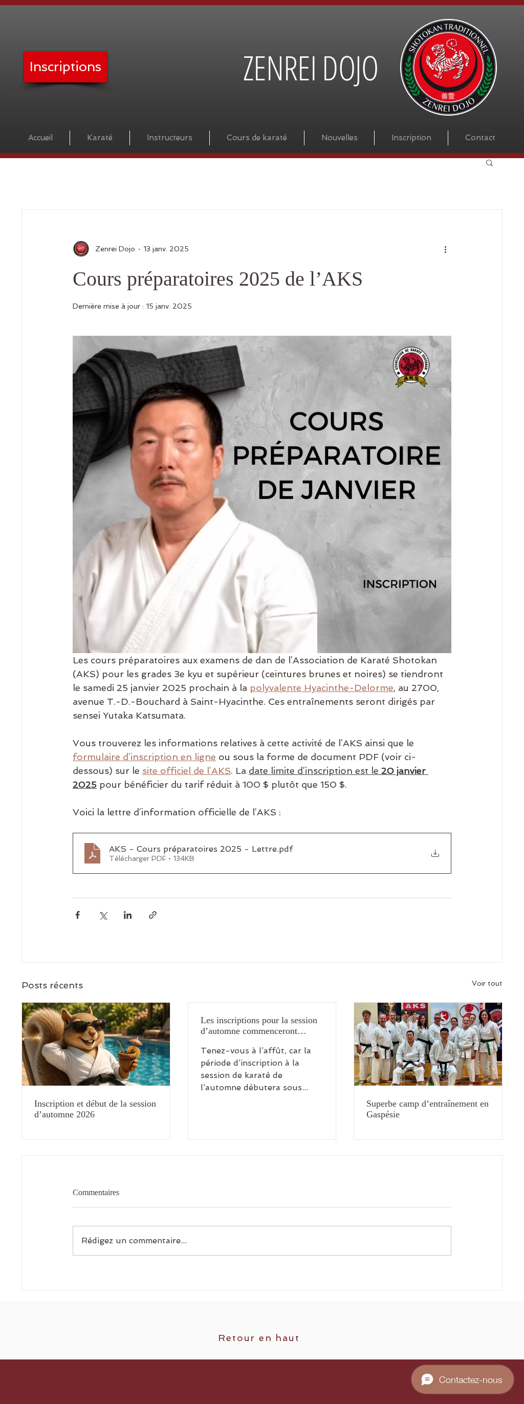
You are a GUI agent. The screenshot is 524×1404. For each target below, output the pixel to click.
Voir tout (487, 983)
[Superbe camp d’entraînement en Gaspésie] (428, 1044)
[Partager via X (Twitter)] (102, 915)
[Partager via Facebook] (77, 915)
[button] (489, 162)
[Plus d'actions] (445, 249)
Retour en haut (258, 1337)
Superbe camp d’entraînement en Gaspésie (427, 1108)
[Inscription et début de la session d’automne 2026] (96, 1044)
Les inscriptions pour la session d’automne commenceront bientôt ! (259, 1025)
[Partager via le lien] (153, 915)
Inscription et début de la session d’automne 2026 (95, 1108)
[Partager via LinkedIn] (128, 915)
